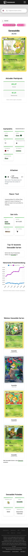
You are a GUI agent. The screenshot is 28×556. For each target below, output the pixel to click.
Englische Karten (9, 25)
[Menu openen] (25, 2)
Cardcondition (15, 551)
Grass (17, 135)
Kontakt (19, 533)
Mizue (6, 158)
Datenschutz (6, 530)
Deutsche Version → (20, 128)
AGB (18, 530)
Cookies (23, 530)
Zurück (5, 21)
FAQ (8, 533)
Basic (6, 135)
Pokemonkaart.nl (6, 551)
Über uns (13, 533)
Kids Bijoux (23, 551)
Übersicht (20, 460)
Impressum (13, 530)
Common (18, 150)
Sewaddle (13, 254)
